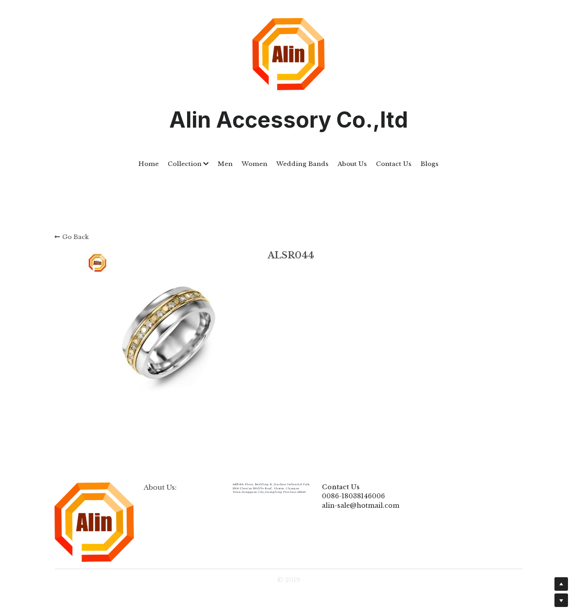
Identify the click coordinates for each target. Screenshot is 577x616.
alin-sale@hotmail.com (360, 505)
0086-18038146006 (353, 496)
